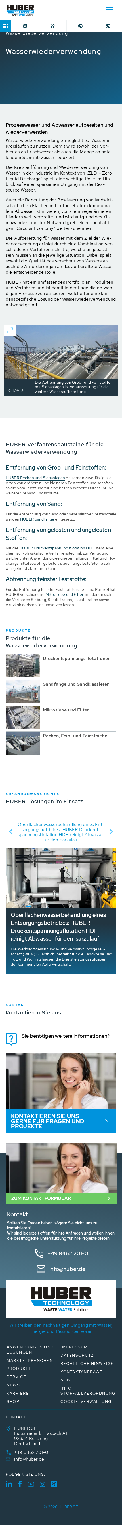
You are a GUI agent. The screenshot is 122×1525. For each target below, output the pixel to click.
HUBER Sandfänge (37, 519)
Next (111, 832)
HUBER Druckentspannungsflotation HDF (56, 548)
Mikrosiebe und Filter (64, 594)
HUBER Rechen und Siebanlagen (35, 477)
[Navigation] (109, 9)
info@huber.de (67, 1269)
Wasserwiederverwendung (37, 33)
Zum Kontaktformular (41, 1198)
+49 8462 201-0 (68, 1253)
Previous (11, 832)
